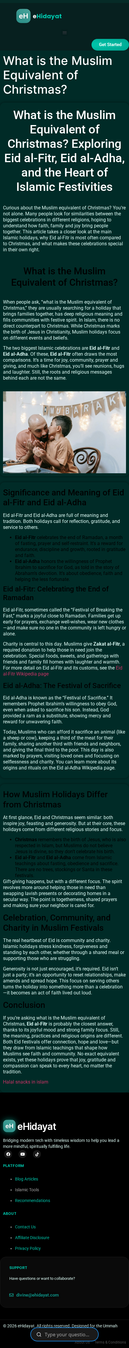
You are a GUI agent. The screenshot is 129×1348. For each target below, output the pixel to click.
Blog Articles (26, 1179)
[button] (64, 32)
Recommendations (32, 1200)
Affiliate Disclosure (32, 1237)
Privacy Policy (28, 1248)
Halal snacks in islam (25, 1082)
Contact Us (25, 1226)
